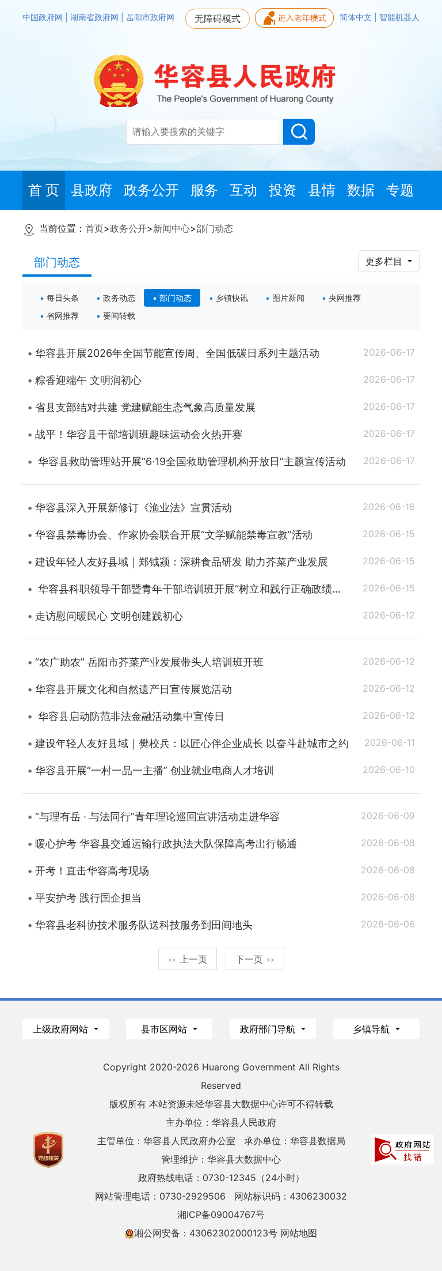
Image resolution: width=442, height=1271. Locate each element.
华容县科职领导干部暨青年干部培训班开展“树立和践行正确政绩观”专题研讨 (211, 589)
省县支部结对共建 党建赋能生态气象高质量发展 (145, 407)
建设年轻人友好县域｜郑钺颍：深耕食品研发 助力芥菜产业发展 (181, 562)
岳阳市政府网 (150, 17)
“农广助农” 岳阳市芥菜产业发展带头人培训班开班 (149, 662)
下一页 (255, 959)
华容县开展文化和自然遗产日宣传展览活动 (133, 689)
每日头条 (63, 298)
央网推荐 (345, 298)
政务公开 (128, 228)
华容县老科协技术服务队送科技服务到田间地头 (144, 925)
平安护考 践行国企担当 (88, 898)
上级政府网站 (62, 1029)
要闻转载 (119, 315)
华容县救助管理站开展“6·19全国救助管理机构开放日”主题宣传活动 (190, 461)
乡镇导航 (373, 1029)
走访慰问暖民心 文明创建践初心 (109, 616)
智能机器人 (399, 17)
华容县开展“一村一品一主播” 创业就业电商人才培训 (154, 770)
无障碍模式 (218, 18)
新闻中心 (171, 228)
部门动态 (214, 228)
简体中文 (357, 17)
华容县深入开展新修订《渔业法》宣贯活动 (133, 507)
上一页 (187, 959)
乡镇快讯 (232, 298)
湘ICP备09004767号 (221, 1214)
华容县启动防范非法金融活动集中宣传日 (129, 716)
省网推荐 (63, 315)
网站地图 (298, 1233)
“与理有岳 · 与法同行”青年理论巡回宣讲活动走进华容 (157, 816)
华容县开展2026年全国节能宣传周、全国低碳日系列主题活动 (177, 353)
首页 (94, 228)
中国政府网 (43, 17)
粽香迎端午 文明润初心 (88, 380)
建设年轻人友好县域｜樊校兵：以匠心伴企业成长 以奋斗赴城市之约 (192, 743)
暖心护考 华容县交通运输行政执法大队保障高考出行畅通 (166, 844)
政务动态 (119, 298)
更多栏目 (385, 261)
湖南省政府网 (95, 17)
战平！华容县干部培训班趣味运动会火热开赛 (138, 434)
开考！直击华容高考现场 (92, 871)
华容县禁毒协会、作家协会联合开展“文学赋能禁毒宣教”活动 (174, 535)
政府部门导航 (269, 1029)
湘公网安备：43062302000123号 (205, 1233)
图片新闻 (288, 298)
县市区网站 (165, 1029)
